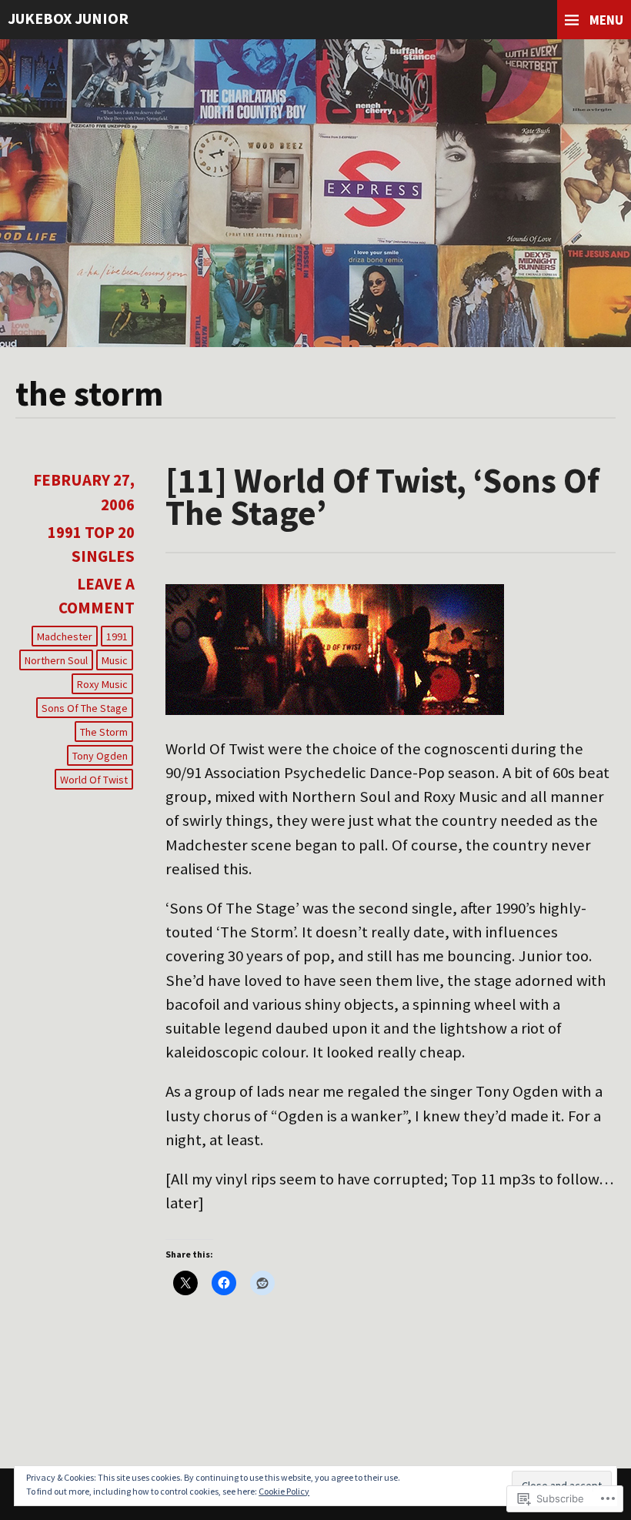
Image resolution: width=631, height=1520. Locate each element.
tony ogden (100, 756)
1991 (117, 636)
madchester (64, 636)
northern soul (56, 660)
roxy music (102, 684)
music (115, 660)
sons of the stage (85, 708)
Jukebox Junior (68, 18)
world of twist (94, 780)
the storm (104, 732)
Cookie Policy (284, 1491)
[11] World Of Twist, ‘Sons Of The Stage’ (382, 496)
